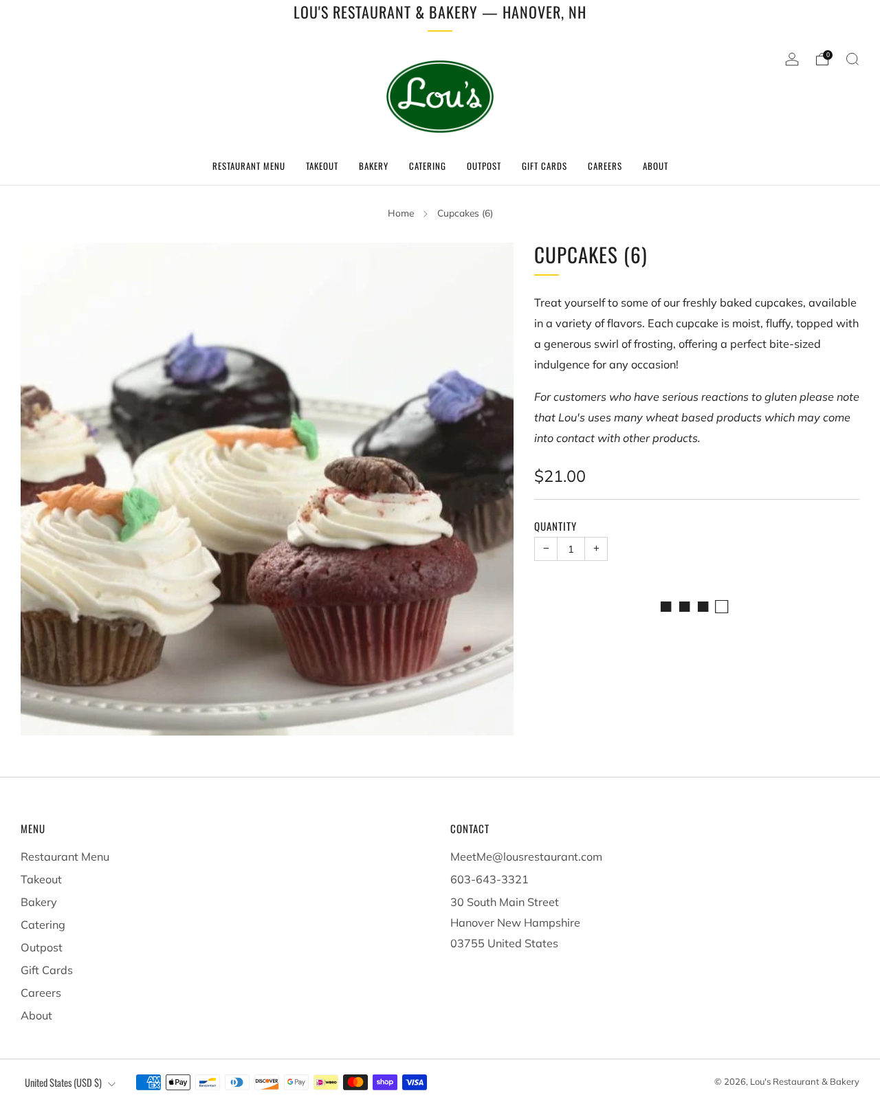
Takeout (322, 166)
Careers (605, 166)
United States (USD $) (63, 1082)
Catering (427, 166)
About (655, 166)
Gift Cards (544, 166)
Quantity (555, 525)
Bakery (373, 166)
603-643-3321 (489, 879)
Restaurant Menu (248, 166)
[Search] (852, 59)
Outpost (484, 166)
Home (401, 213)
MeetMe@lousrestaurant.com (526, 856)
